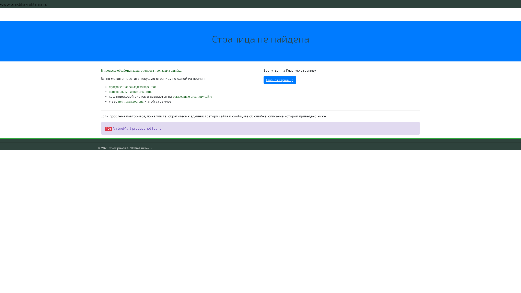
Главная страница (279, 80)
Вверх (148, 148)
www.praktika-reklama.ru (23, 4)
